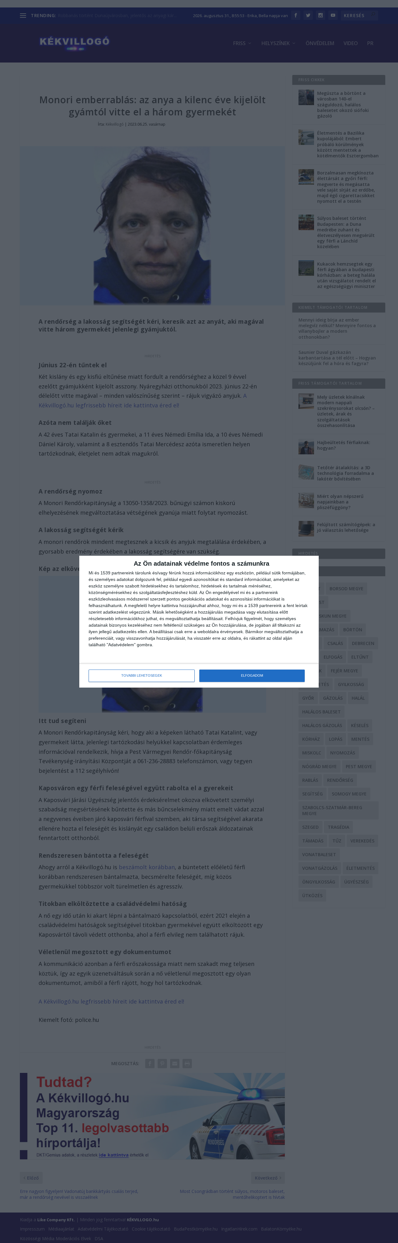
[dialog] (199, 622)
